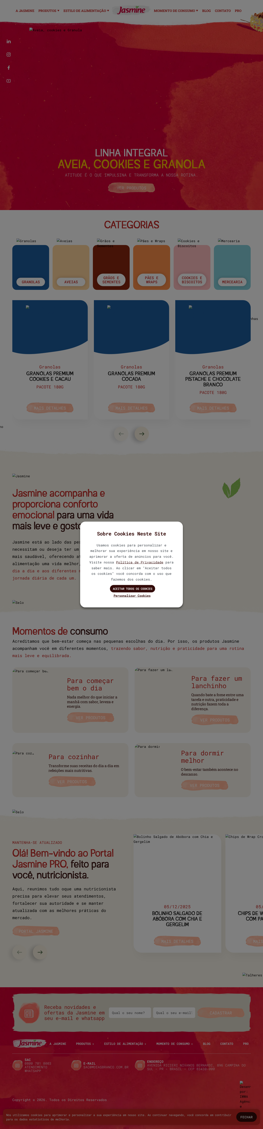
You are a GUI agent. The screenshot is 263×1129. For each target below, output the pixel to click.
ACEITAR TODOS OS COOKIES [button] (132, 589)
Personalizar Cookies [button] (132, 595)
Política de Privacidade (139, 562)
